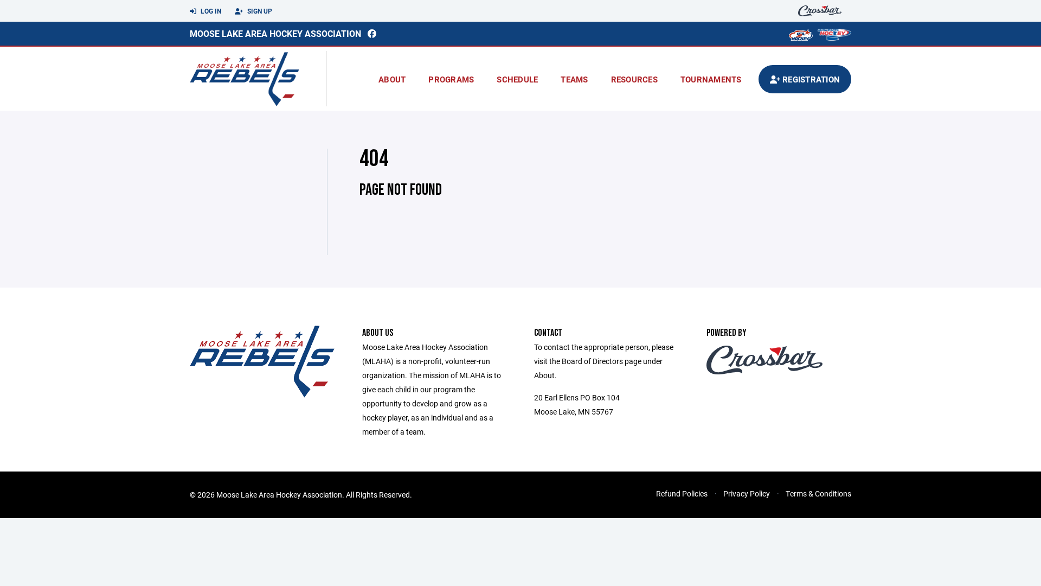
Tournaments (711, 79)
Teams (574, 79)
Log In (210, 11)
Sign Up (259, 11)
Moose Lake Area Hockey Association (275, 33)
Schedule (517, 79)
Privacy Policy (746, 493)
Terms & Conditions (818, 493)
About (392, 79)
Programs (451, 79)
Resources (634, 79)
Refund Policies (682, 493)
